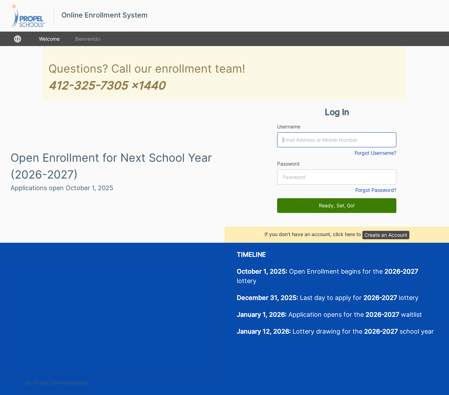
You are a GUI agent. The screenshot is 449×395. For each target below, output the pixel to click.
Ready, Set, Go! (337, 205)
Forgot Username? (375, 153)
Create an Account (385, 235)
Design (17, 383)
